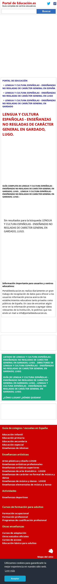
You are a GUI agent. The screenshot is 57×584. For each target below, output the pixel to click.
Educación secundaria (14, 441)
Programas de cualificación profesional (24, 520)
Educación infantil (12, 434)
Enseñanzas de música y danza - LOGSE (24, 481)
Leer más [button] (10, 570)
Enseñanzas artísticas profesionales (22, 464)
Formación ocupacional (15, 513)
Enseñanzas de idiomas (15, 447)
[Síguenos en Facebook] (54, 3)
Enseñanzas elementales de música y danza (26, 484)
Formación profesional (15, 516)
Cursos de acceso (11, 539)
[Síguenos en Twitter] (48, 3)
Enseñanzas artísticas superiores (20, 467)
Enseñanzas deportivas (15, 497)
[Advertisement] (28, 45)
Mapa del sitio (45, 556)
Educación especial (13, 444)
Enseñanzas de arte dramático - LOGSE (23, 471)
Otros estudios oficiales (15, 536)
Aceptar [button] (15, 578)
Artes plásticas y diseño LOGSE (19, 460)
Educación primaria (13, 437)
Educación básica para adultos (19, 543)
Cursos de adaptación (14, 532)
